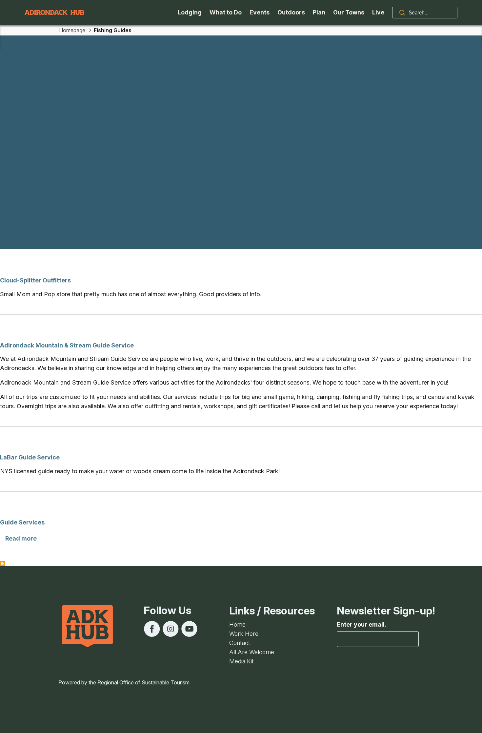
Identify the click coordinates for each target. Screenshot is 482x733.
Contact (239, 642)
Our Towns (348, 12)
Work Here (243, 633)
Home (237, 624)
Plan (319, 12)
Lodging (190, 12)
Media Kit (241, 661)
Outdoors (291, 12)
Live (378, 12)
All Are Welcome (251, 652)
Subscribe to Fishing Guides (2, 563)
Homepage (72, 30)
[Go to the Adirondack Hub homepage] (54, 12)
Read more (21, 538)
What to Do (226, 12)
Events (260, 12)
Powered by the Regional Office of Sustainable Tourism (124, 682)
